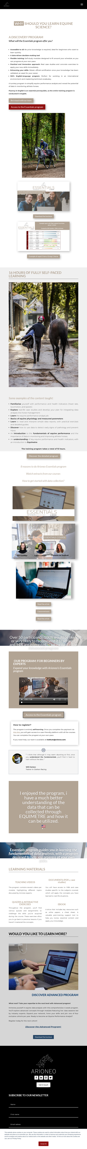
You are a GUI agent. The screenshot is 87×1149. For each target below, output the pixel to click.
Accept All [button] (43, 1144)
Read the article (43, 604)
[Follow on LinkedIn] (41, 1078)
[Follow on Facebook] (36, 1078)
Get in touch (43, 1085)
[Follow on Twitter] (51, 1078)
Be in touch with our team (21, 100)
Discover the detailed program (43, 456)
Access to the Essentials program (27, 107)
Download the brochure (43, 216)
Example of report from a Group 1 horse (43, 256)
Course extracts (43, 611)
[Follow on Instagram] (46, 1078)
